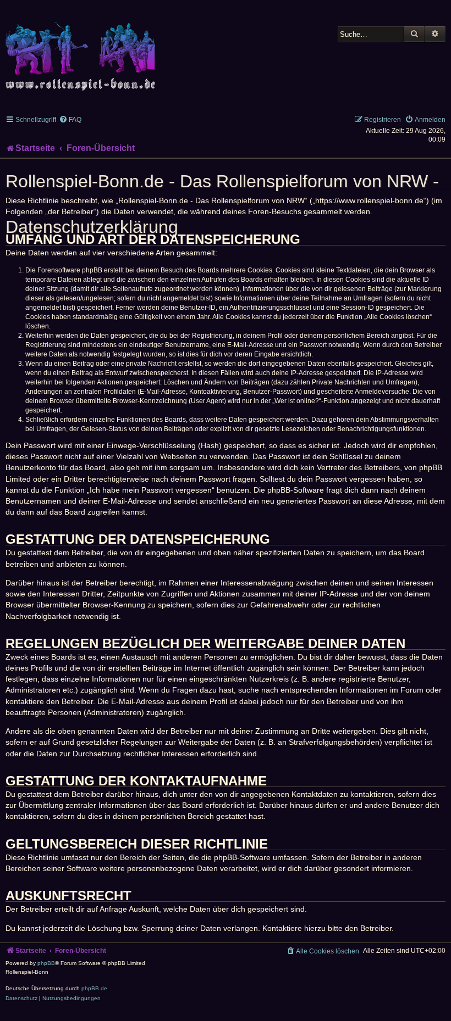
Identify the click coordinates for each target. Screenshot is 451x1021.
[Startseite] (83, 50)
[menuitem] (70, 120)
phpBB (46, 963)
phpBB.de (94, 988)
